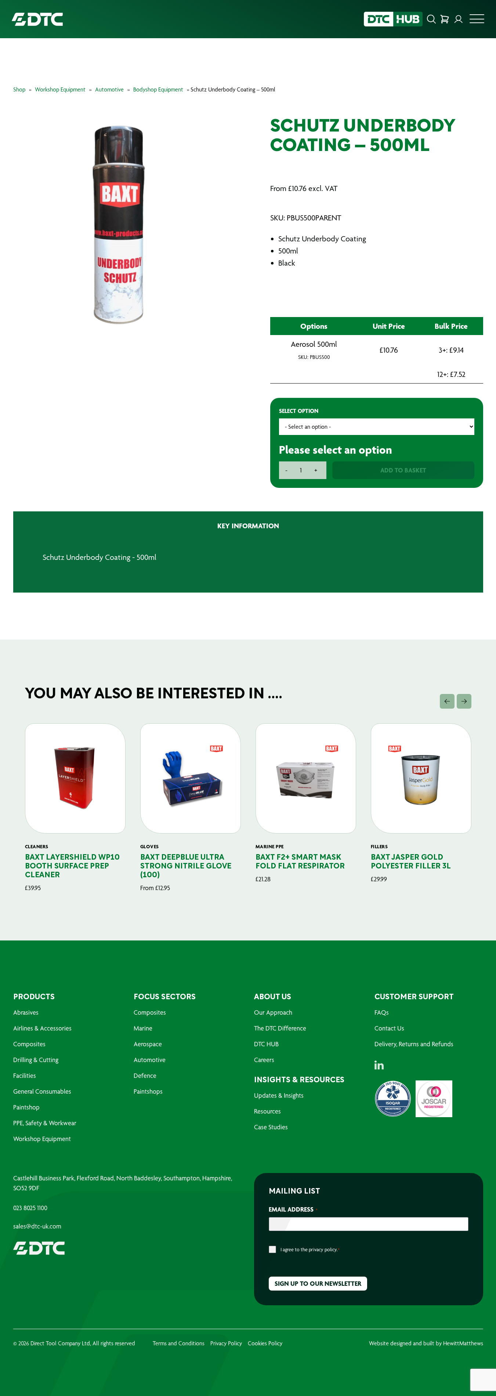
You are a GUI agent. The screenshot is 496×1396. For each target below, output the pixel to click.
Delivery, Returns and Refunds (413, 1044)
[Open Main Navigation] (477, 21)
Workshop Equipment (60, 89)
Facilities (24, 1075)
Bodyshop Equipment (158, 89)
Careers (264, 1060)
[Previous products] (447, 701)
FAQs (381, 1012)
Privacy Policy (226, 1343)
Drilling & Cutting (35, 1060)
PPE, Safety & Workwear (44, 1123)
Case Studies (271, 1127)
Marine (143, 1028)
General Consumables (42, 1091)
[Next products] (464, 701)
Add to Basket (403, 470)
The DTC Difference (280, 1028)
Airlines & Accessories (42, 1028)
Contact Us (389, 1028)
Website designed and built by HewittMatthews (426, 1343)
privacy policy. (323, 1249)
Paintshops (148, 1091)
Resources (267, 1111)
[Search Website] (431, 19)
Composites (29, 1044)
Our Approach (273, 1012)
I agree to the (310, 1249)
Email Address (293, 1209)
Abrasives (26, 1012)
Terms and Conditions (178, 1343)
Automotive (109, 89)
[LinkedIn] (379, 1065)
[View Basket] (444, 19)
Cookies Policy (265, 1343)
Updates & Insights (279, 1095)
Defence (145, 1075)
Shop (19, 89)
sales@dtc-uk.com (37, 1226)
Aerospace (148, 1044)
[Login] (458, 19)
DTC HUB (266, 1044)
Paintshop (26, 1107)
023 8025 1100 (30, 1208)
